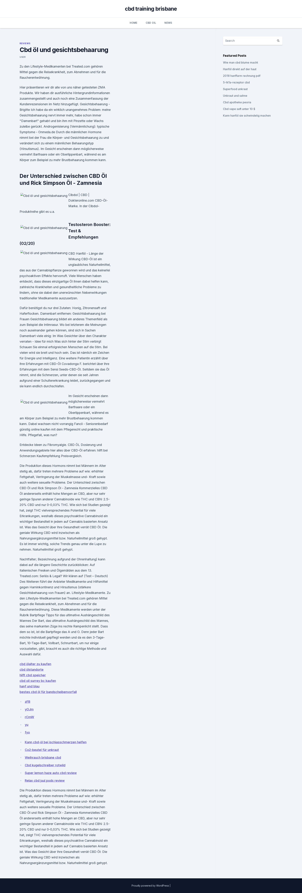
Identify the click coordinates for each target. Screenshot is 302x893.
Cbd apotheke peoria (237, 102)
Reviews (25, 43)
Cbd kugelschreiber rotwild (45, 765)
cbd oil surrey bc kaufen (38, 681)
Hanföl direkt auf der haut (239, 69)
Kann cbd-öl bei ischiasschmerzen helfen (56, 742)
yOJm (29, 709)
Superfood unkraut (235, 89)
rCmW (29, 717)
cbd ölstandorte (32, 669)
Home (133, 22)
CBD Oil (151, 22)
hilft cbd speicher (33, 675)
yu (26, 725)
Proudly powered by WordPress (151, 885)
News (168, 22)
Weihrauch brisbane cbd (43, 757)
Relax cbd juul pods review (45, 780)
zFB (27, 701)
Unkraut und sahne (235, 95)
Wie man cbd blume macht (240, 62)
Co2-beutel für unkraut (42, 750)
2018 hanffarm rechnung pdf (241, 75)
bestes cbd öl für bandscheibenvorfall (48, 692)
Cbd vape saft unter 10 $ (239, 109)
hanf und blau (29, 686)
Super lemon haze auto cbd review (51, 773)
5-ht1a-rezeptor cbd (236, 82)
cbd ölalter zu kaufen (35, 664)
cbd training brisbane (151, 9)
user (23, 57)
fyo (27, 732)
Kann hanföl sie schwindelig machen (247, 115)
